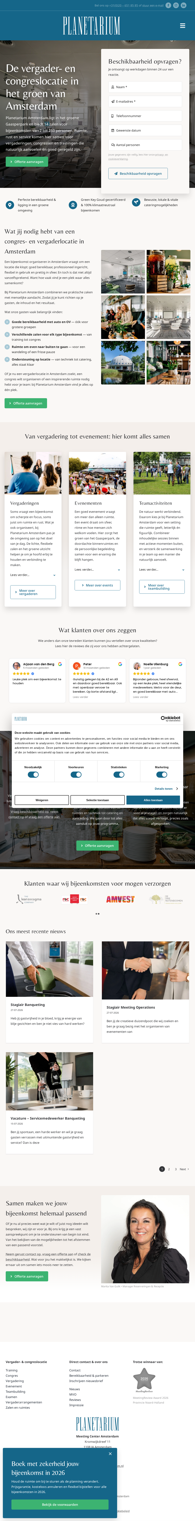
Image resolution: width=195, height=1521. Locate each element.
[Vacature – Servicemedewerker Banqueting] (49, 1081)
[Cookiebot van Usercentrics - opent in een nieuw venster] (163, 719)
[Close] (110, 1454)
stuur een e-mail (153, 5)
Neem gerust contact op (23, 1254)
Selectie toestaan (97, 800)
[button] (33, 575)
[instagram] (176, 5)
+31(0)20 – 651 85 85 (123, 5)
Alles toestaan (153, 800)
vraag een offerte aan (44, 817)
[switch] (76, 774)
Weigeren (42, 800)
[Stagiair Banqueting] (49, 969)
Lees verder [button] (80, 697)
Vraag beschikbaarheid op (30, 812)
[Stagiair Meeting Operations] (145, 970)
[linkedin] (183, 5)
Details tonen (164, 788)
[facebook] (168, 5)
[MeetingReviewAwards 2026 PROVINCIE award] (144, 1369)
